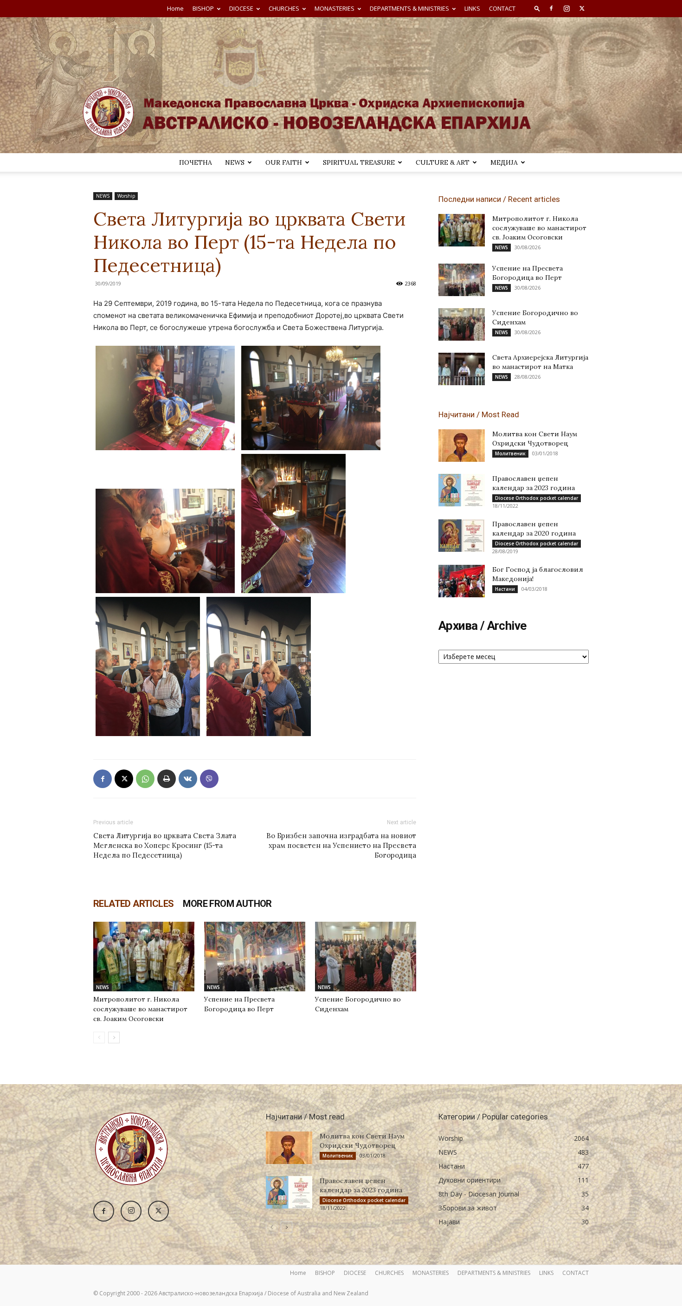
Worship (126, 196)
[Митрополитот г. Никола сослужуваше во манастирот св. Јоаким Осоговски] (143, 956)
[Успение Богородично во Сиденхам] (365, 956)
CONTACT (502, 8)
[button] (537, 8)
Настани (505, 589)
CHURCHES (284, 8)
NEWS (234, 162)
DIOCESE (241, 8)
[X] (582, 8)
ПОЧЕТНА (195, 162)
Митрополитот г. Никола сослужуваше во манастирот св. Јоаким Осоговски (140, 1009)
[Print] (166, 778)
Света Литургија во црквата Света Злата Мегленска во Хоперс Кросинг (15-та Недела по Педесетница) (164, 845)
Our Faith (283, 162)
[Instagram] (566, 8)
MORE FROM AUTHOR (227, 903)
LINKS (472, 8)
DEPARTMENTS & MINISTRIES (409, 8)
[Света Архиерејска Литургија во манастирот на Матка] (461, 369)
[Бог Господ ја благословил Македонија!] (461, 581)
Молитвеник (510, 453)
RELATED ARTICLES (133, 903)
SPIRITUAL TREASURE (359, 162)
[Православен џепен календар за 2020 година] (461, 535)
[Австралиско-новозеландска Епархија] (341, 85)
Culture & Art (443, 162)
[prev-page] (99, 1037)
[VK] (188, 778)
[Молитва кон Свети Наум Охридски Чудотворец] (461, 445)
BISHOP (203, 8)
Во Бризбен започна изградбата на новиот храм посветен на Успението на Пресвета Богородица (341, 845)
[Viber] (209, 778)
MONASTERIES (334, 8)
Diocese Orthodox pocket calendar (536, 498)
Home (175, 8)
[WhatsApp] (145, 778)
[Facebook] (551, 8)
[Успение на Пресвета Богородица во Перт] (254, 956)
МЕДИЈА (504, 162)
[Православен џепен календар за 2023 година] (461, 490)
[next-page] (114, 1037)
